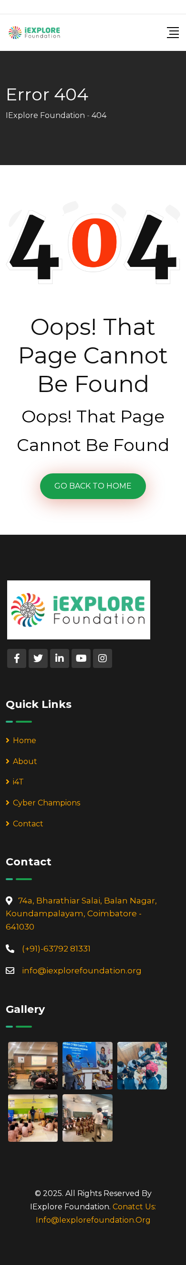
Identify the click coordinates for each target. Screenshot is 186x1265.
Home (24, 740)
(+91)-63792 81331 (56, 948)
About (25, 761)
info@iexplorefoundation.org (82, 970)
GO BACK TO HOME (93, 485)
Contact (28, 823)
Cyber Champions (46, 802)
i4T (18, 781)
